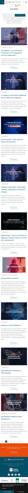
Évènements (20, 15)
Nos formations (14, 22)
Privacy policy (4, 488)
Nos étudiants (18, 18)
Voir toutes (8, 15)
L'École (7, 18)
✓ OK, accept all (7, 491)
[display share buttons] (23, 2)
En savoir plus (14, 452)
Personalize (21, 491)
